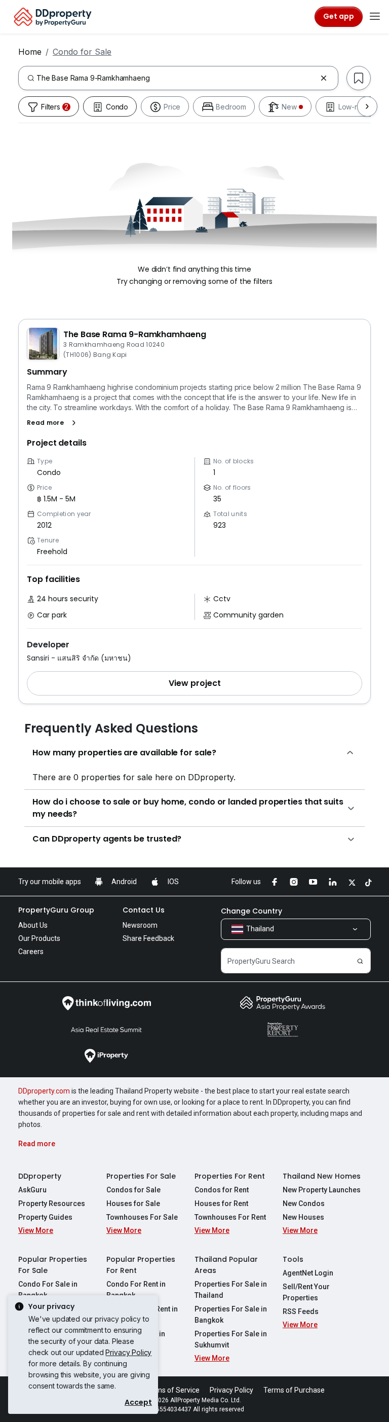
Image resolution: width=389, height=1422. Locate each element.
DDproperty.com (44, 1091)
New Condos (304, 1203)
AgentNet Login (308, 1273)
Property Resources (51, 1203)
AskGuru (32, 1190)
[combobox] (176, 78)
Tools (293, 1259)
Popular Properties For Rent (140, 1264)
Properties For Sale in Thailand (230, 1289)
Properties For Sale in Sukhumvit (230, 1339)
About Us (33, 925)
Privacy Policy (128, 1352)
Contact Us (144, 910)
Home (30, 52)
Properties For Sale (141, 1176)
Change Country (251, 911)
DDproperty (39, 1176)
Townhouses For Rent (230, 1217)
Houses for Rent (221, 1203)
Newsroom (140, 925)
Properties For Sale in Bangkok (230, 1314)
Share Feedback (148, 938)
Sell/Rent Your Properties (306, 1292)
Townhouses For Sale (142, 1217)
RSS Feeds (301, 1311)
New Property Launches (322, 1190)
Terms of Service (172, 1390)
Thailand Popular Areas (226, 1264)
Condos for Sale (133, 1190)
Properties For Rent (229, 1176)
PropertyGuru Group (56, 910)
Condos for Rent (221, 1190)
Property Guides (45, 1217)
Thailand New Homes (322, 1176)
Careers (31, 951)
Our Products (39, 938)
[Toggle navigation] (375, 16)
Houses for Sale (133, 1203)
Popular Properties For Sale (52, 1264)
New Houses (303, 1217)
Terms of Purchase (294, 1390)
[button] (53, 423)
